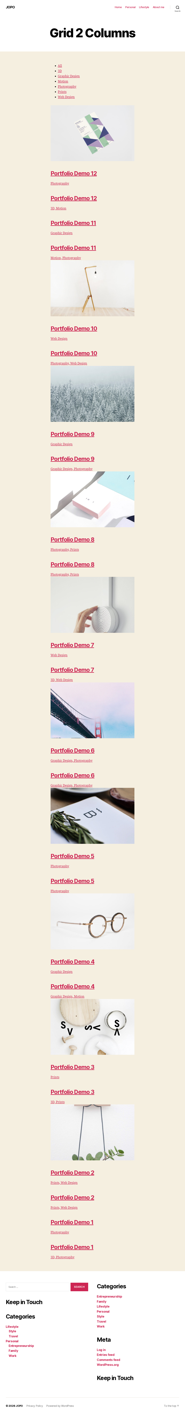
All (60, 66)
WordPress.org (108, 1365)
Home (118, 7)
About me (158, 7)
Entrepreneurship (21, 1346)
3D (60, 71)
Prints (62, 92)
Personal (130, 7)
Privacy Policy (34, 1405)
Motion (63, 81)
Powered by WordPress (60, 1405)
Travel (13, 1336)
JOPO (10, 7)
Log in (101, 1350)
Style (12, 1331)
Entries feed (106, 1355)
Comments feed (108, 1360)
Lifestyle (144, 7)
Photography (67, 87)
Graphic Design (69, 76)
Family (13, 1351)
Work (12, 1356)
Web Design (66, 97)
